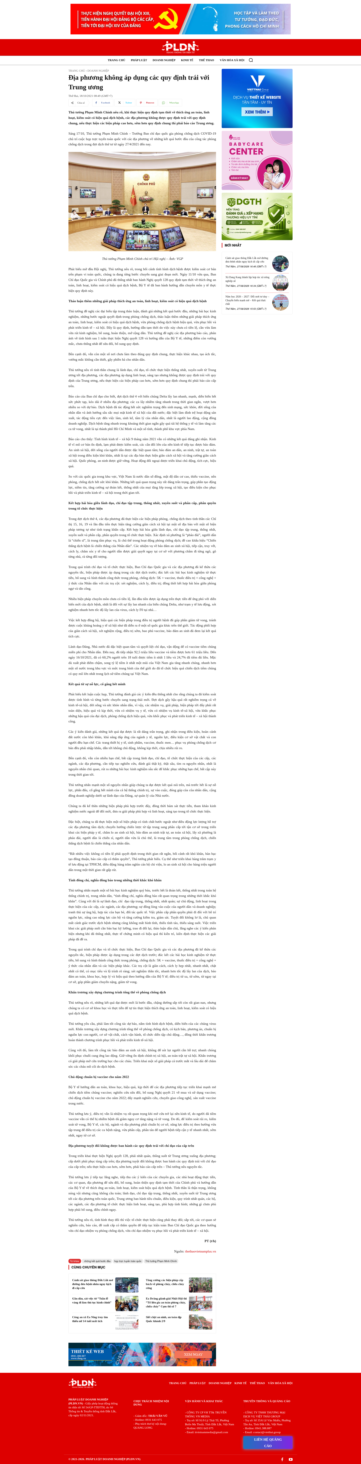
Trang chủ (76, 70)
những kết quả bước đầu (97, 1261)
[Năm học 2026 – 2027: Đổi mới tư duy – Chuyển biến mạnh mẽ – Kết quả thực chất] (280, 302)
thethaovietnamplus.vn (200, 1251)
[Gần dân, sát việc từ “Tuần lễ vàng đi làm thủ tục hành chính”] (126, 1303)
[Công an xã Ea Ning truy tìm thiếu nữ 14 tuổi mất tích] (126, 1322)
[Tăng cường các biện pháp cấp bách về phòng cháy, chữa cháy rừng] (200, 1285)
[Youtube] (290, 1459)
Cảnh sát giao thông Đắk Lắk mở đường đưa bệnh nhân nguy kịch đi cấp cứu (92, 1284)
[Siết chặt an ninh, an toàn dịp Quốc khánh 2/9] (200, 1322)
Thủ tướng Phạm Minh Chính (161, 1261)
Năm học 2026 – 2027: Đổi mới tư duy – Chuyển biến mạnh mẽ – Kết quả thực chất (247, 300)
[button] (250, 59)
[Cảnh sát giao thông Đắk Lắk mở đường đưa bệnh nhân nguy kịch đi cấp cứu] (126, 1285)
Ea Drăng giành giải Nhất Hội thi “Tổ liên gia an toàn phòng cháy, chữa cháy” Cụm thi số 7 (166, 1302)
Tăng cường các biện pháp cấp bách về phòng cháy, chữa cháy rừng (165, 1284)
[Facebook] (282, 1459)
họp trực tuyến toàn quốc (128, 1261)
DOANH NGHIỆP (98, 70)
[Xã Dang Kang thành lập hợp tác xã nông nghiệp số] (280, 283)
